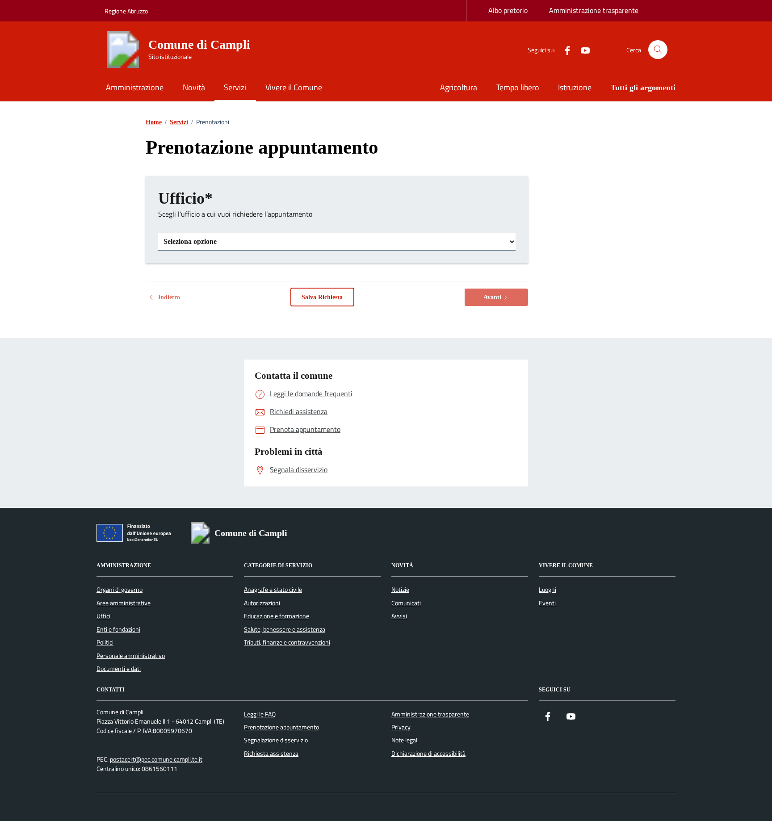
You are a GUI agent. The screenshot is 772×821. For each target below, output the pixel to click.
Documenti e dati (118, 669)
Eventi (547, 603)
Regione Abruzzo (126, 11)
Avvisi (399, 616)
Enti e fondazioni (118, 629)
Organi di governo (119, 590)
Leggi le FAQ (260, 714)
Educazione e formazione (276, 616)
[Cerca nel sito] (657, 49)
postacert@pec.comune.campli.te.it (156, 759)
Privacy (401, 727)
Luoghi (547, 590)
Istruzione (575, 87)
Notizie (400, 590)
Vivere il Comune (293, 87)
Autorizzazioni (262, 603)
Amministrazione (135, 87)
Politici (104, 642)
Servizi (235, 87)
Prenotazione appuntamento (281, 727)
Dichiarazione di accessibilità (428, 753)
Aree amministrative (123, 603)
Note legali (405, 740)
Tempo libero (517, 87)
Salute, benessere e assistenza (284, 629)
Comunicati (406, 603)
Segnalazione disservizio (276, 740)
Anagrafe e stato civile (273, 590)
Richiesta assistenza (271, 753)
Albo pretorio (508, 10)
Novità (194, 87)
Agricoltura (458, 87)
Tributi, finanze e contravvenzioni (287, 642)
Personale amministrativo (130, 656)
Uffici (103, 616)
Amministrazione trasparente (593, 10)
